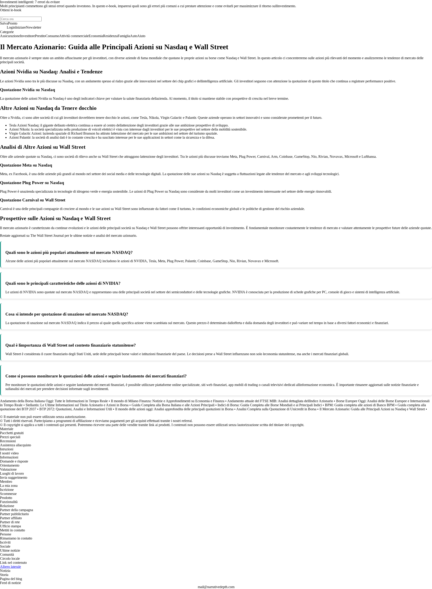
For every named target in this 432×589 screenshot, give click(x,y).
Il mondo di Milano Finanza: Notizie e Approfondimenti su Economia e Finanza (167, 401)
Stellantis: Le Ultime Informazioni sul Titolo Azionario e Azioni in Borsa (77, 405)
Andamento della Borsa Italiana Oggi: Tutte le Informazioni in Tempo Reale (54, 401)
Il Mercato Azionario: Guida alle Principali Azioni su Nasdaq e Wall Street (372, 409)
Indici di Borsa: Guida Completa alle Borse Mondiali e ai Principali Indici (270, 405)
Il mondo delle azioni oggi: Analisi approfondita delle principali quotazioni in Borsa (174, 409)
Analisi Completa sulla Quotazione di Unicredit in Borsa (276, 409)
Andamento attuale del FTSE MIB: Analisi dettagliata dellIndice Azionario (280, 401)
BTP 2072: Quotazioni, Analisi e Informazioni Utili (75, 409)
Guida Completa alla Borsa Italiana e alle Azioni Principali (173, 405)
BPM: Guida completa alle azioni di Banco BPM (359, 405)
